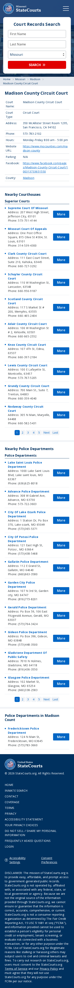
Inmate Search (16, 790)
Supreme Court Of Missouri (28, 208)
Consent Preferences (49, 860)
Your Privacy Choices (21, 825)
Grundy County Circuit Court (28, 386)
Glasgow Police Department (29, 677)
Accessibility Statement (24, 819)
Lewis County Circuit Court (27, 365)
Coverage (12, 802)
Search (35, 65)
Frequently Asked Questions (28, 841)
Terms (9, 808)
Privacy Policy (49, 969)
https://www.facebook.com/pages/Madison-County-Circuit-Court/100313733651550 (45, 167)
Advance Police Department (29, 491)
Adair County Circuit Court (27, 324)
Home (9, 785)
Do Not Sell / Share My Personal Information (31, 833)
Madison (28, 178)
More (61, 214)
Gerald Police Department (27, 607)
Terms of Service (16, 969)
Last (55, 432)
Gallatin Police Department (28, 562)
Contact (11, 796)
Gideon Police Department (27, 632)
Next (46, 432)
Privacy (10, 813)
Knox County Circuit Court (27, 345)
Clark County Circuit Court (27, 253)
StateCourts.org (22, 8)
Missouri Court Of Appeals (27, 229)
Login (9, 846)
